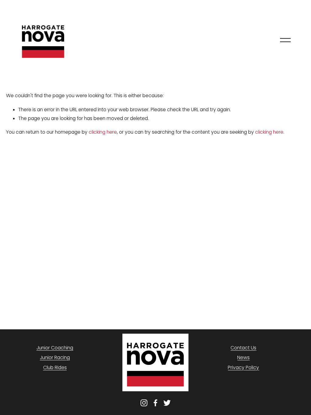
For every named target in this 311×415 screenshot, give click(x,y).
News (243, 357)
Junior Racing (55, 357)
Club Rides (55, 367)
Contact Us (243, 348)
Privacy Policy (243, 367)
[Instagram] (144, 402)
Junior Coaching (54, 348)
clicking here (103, 132)
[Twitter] (167, 402)
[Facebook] (155, 402)
